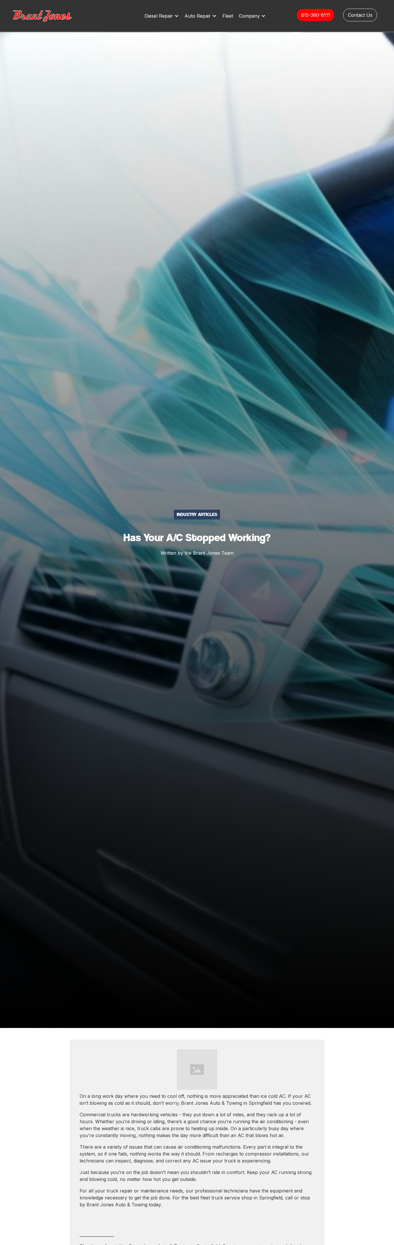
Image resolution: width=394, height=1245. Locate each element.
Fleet (227, 16)
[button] (163, 16)
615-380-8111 (315, 15)
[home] (48, 16)
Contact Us (360, 15)
